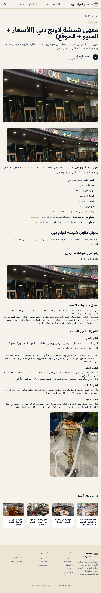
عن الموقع (33, 4)
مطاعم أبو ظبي (43, 565)
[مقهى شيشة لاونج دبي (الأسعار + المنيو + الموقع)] (50, 145)
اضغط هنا (35, 217)
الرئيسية (56, 4)
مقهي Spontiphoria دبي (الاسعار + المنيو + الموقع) (38, 522)
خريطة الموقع (68, 572)
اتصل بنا (22, 4)
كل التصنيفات (68, 561)
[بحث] (5, 4)
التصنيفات (45, 4)
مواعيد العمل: (88, 211)
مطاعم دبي (44, 557)
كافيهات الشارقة (17, 561)
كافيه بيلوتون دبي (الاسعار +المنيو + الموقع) (14, 522)
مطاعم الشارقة (18, 557)
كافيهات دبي (85, 16)
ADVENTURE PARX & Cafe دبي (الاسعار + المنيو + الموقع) (88, 522)
